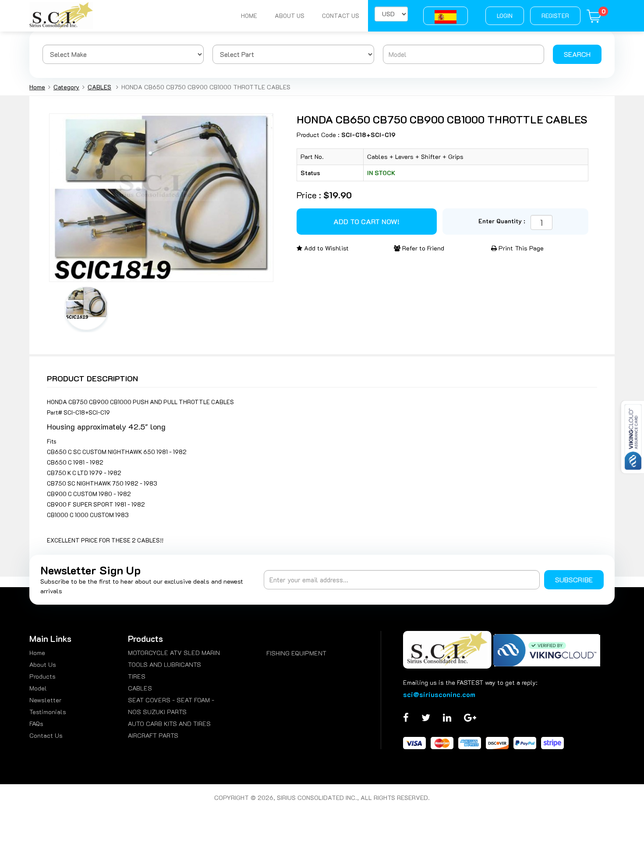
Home (249, 15)
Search (577, 54)
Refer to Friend (422, 248)
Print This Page (520, 248)
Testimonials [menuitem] (47, 712)
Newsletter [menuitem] (45, 700)
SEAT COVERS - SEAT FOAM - (171, 700)
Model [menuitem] (38, 688)
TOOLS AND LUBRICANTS (164, 664)
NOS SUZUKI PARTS (157, 712)
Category (66, 87)
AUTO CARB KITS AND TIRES (169, 723)
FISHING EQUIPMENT (296, 653)
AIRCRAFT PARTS (153, 735)
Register (555, 15)
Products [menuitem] (42, 676)
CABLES (99, 87)
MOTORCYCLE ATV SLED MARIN (174, 652)
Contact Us (340, 15)
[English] (445, 16)
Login (505, 15)
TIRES (136, 676)
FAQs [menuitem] (36, 723)
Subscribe (574, 579)
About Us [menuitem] (42, 664)
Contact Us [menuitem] (46, 735)
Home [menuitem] (37, 652)
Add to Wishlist (325, 248)
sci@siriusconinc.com (439, 694)
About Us (289, 15)
